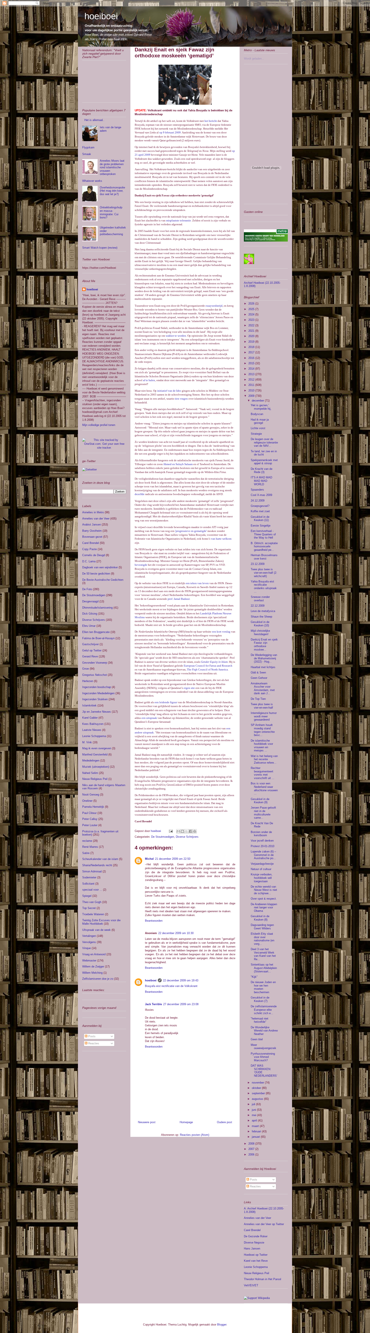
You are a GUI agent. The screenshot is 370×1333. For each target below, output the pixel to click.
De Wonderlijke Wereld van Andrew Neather (264, 1031)
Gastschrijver (90, 644)
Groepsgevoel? (260, 506)
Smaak (86, 154)
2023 (251, 319)
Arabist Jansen (91, 524)
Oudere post (224, 1122)
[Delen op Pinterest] (194, 831)
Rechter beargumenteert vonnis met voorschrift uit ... (262, 773)
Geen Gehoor (259, 677)
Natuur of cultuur (261, 869)
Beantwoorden (154, 920)
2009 (251, 395)
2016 (251, 358)
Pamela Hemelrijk (93, 806)
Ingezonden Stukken (95, 699)
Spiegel (86, 895)
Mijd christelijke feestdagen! (260, 632)
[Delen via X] (186, 831)
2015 (251, 363)
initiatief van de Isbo (169, 390)
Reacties (93, 1043)
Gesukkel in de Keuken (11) (260, 518)
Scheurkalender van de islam (100, 859)
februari (257, 1131)
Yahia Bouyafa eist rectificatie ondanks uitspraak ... (264, 586)
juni (254, 1109)
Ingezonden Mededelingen (98, 693)
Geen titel (257, 1039)
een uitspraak (149, 717)
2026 (251, 303)
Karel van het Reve (256, 1260)
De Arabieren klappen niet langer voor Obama (264, 907)
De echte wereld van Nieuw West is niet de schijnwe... (264, 890)
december (258, 400)
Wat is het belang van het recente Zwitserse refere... (264, 759)
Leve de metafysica (263, 611)
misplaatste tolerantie (178, 220)
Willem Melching (92, 972)
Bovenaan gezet (92, 536)
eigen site (189, 688)
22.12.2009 (257, 605)
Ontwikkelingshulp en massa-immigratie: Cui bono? (111, 212)
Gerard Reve (90, 656)
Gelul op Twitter (91, 650)
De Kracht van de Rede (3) (261, 470)
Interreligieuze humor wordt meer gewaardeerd (264, 716)
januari (256, 1136)
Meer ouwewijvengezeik (263, 1046)
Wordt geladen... (254, 58)
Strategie (256, 433)
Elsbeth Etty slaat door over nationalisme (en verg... (262, 938)
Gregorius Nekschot (94, 674)
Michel (149, 858)
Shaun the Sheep (261, 616)
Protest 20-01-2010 (262, 846)
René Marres (90, 846)
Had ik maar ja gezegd (260, 421)
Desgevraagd (90, 601)
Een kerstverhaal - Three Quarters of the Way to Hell (263, 534)
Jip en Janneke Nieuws (96, 711)
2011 (251, 385)
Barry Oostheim (92, 530)
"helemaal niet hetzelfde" (259, 1020)
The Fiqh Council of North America (207, 669)
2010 (251, 390)
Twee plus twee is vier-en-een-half (262, 706)
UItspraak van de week (96, 929)
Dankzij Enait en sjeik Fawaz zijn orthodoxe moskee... (264, 644)
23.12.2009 (257, 564)
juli (254, 1104)
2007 (251, 1149)
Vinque (86, 948)
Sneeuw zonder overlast (260, 598)
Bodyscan (257, 414)
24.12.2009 (257, 500)
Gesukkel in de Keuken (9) (260, 800)
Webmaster (89, 960)
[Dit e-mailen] (178, 831)
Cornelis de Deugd (93, 555)
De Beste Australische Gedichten (102, 579)
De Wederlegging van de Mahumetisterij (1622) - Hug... (264, 658)
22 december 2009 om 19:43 (180, 980)
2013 (251, 374)
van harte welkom (221, 538)
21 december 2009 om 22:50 (172, 858)
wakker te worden (176, 335)
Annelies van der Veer (95, 518)
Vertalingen (89, 935)
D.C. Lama (88, 561)
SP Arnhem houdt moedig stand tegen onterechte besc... (263, 730)
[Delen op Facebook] (190, 831)
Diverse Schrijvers (187, 836)
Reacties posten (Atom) (194, 1134)
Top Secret (89, 908)
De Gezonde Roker (255, 1236)
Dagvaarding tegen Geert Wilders (262, 926)
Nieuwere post (146, 1122)
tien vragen (181, 398)
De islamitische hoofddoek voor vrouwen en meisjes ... (262, 745)
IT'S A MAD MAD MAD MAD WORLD (261, 481)
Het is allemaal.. (94, 120)
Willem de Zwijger (93, 966)
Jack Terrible (153, 1004)
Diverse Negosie (254, 1242)
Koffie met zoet (260, 511)
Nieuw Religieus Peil (94, 779)
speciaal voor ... (92, 889)
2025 (251, 309)
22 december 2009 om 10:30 (176, 933)
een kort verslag (221, 631)
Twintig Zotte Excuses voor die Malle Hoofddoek (101, 922)
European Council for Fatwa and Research (208, 665)
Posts (91, 1036)
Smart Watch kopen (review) (99, 247)
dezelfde (140, 494)
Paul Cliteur (89, 813)
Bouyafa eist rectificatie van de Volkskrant (171, 986)
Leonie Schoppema (94, 736)
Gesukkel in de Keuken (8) (260, 918)
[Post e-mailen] (170, 831)
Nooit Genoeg (90, 794)
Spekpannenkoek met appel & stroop (264, 461)
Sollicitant (88, 883)
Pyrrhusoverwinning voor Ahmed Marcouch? (263, 1057)
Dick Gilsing (89, 613)
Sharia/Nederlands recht (97, 865)
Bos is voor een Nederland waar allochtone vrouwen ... (264, 788)
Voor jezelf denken (262, 840)
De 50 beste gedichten (96, 573)
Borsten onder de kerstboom (261, 833)
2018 (251, 347)
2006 (251, 1154)
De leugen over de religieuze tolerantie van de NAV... (264, 442)
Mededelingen (90, 760)
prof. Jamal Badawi (179, 598)
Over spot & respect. (264, 898)
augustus (258, 1098)
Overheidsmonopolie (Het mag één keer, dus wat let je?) (112, 191)
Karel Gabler (90, 717)
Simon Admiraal (92, 871)
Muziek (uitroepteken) (95, 766)
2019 (251, 341)
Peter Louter (89, 825)
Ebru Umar (88, 625)
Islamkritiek (89, 705)
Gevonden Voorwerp (94, 662)
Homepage (186, 1122)
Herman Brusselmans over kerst (264, 557)
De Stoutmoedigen (162, 836)
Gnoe (85, 668)
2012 (251, 379)
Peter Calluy (89, 819)
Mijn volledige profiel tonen (98, 425)
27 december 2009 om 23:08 (180, 1004)
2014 (251, 368)
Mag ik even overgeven (96, 748)
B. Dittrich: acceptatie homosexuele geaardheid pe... (264, 546)
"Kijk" (254, 976)
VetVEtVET (251, 1285)
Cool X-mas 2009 (261, 495)
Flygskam (88, 147)
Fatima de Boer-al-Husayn (98, 638)
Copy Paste (89, 549)
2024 (251, 314)
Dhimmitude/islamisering (97, 607)
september (259, 1093)
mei (254, 1115)
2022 (251, 325)
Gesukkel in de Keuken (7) (260, 999)
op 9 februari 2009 (170, 132)
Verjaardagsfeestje (262, 863)
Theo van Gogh (91, 902)
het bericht (210, 120)
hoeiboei (101, 16)
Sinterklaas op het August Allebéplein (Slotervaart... (264, 968)
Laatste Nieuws (91, 729)
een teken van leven (197, 583)
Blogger (221, 1324)
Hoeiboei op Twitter (255, 1254)
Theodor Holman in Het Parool (262, 1279)
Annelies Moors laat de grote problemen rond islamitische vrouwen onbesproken (112, 167)
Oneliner (87, 800)
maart (256, 1126)
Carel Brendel (90, 543)
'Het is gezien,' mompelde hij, (261, 407)
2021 (251, 330)
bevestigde (141, 564)
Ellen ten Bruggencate (96, 632)
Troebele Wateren (93, 914)
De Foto (87, 589)
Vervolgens (89, 942)
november (258, 1082)
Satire (86, 853)
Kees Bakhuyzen (92, 723)
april (255, 1120)
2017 (251, 352)
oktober (257, 1088)
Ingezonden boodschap (96, 687)
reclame (87, 840)
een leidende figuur (166, 702)
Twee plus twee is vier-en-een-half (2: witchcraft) (264, 573)
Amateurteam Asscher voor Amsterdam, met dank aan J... (263, 688)
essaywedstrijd (214, 305)
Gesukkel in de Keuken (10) (260, 623)
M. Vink (87, 742)
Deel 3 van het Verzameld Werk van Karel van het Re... (263, 954)
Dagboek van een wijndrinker (100, 567)
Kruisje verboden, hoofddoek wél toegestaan (261, 878)
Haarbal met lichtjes (263, 667)
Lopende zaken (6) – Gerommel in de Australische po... (263, 855)
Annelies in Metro (93, 512)
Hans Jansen (252, 1248)
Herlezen (87, 681)
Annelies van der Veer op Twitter (264, 1224)
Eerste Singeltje (260, 525)
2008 (251, 1143)
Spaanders (257, 489)
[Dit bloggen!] (182, 831)
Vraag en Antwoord (94, 954)
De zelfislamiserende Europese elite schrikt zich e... (264, 1010)
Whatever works (92, 180)
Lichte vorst (258, 428)
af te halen (149, 380)
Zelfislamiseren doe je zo (97, 978)
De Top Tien (258, 698)
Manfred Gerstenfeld (94, 754)
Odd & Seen (258, 672)
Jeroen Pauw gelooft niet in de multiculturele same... (263, 812)
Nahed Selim (90, 773)
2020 (251, 336)
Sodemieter (89, 877)
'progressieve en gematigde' (191, 531)
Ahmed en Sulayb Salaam (178, 464)
